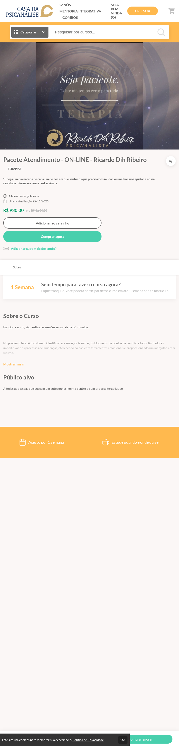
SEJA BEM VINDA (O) (116, 11)
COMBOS (70, 17)
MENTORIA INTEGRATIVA (80, 11)
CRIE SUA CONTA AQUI (142, 12)
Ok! (122, 740)
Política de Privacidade (88, 740)
